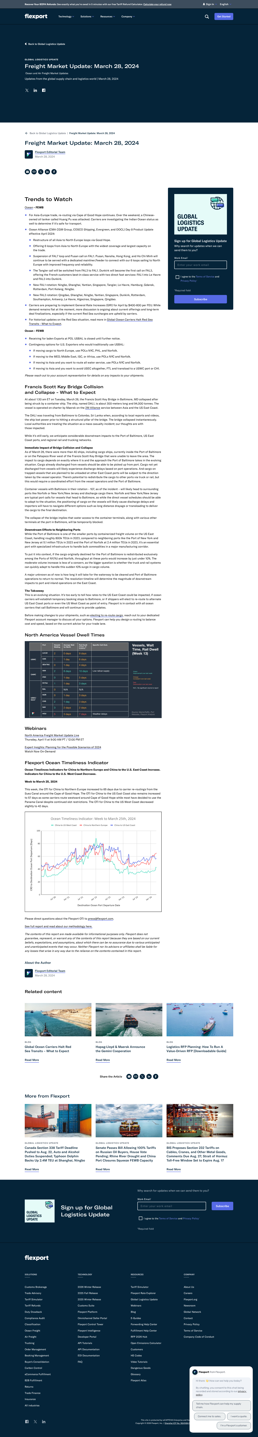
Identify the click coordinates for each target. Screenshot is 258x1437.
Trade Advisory (33, 1293)
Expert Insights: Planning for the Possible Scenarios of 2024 (63, 747)
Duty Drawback (33, 1311)
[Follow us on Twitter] (27, 90)
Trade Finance (32, 1393)
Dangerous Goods (141, 1368)
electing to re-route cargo (106, 615)
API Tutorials (85, 1343)
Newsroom (190, 1305)
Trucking (29, 1343)
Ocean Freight (32, 1330)
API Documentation (89, 1349)
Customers (137, 1349)
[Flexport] (36, 16)
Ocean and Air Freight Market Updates (46, 73)
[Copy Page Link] (34, 171)
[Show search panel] (207, 16)
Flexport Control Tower (90, 1324)
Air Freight (30, 1336)
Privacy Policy (188, 280)
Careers (188, 1293)
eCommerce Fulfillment (38, 1374)
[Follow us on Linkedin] (35, 90)
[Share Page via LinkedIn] (47, 171)
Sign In (210, 4)
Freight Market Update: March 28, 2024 (92, 133)
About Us (189, 1287)
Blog (133, 1311)
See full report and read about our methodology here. (58, 926)
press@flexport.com (100, 918)
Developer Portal (87, 1336)
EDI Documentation (89, 1355)
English (224, 4)
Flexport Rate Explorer (143, 1293)
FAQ (80, 1361)
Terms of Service (205, 276)
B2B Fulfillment (33, 1380)
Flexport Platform (87, 1311)
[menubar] (128, 16)
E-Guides (136, 1318)
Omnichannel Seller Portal (92, 1318)
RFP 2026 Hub (139, 1336)
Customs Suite (86, 1305)
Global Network (192, 1311)
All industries (32, 1405)
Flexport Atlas (138, 1380)
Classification (32, 1324)
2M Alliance (92, 407)
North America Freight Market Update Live (52, 735)
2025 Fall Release (88, 1293)
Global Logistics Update (144, 1299)
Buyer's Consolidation (37, 1361)
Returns (29, 1386)
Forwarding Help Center (144, 1324)
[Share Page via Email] (27, 171)
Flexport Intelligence (89, 1330)
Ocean (29, 207)
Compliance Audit (35, 1318)
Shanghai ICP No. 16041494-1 (177, 1423)
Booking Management (37, 1355)
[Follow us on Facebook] (44, 90)
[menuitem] (66, 16)
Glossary (136, 1374)
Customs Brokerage (36, 1287)
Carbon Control (33, 1368)
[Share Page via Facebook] (54, 171)
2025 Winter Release (89, 1299)
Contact (188, 1318)
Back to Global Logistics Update (48, 133)
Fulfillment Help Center (144, 1330)
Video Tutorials (139, 1361)
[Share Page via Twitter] (40, 171)
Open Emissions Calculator (146, 1343)
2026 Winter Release (89, 1287)
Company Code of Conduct (199, 1336)
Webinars (136, 1305)
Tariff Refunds (33, 1305)
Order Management (35, 1349)
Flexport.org (190, 1299)
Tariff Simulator (33, 1299)
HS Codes (136, 1355)
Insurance (30, 1399)
